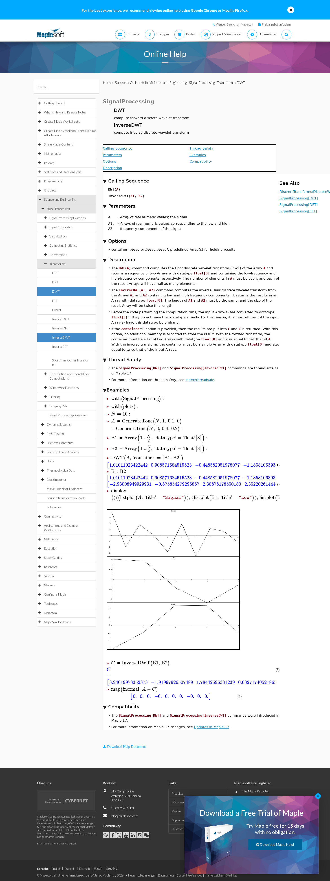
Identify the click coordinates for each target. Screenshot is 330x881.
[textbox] (138, 398)
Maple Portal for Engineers (65, 489)
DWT (56, 291)
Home (108, 82)
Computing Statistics (63, 245)
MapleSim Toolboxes (57, 622)
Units (50, 461)
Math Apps (51, 539)
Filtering (54, 397)
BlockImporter (56, 479)
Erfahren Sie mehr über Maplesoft (56, 843)
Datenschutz (166, 875)
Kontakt (109, 783)
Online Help (139, 82)
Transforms (57, 264)
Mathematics (53, 153)
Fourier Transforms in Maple (66, 498)
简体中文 (112, 868)
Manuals (50, 585)
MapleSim (50, 613)
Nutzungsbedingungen (142, 875)
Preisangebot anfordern (276, 24)
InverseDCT (60, 319)
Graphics (50, 190)
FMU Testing (55, 433)
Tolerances (54, 507)
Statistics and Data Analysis (62, 172)
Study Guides (53, 557)
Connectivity (52, 516)
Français (69, 868)
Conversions (58, 255)
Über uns (44, 783)
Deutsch (84, 868)
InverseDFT (60, 328)
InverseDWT (61, 337)
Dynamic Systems (59, 424)
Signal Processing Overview (67, 415)
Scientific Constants (60, 443)
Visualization (58, 236)
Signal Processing (58, 209)
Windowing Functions (64, 387)
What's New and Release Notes (65, 112)
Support (121, 82)
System (49, 576)
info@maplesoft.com (124, 816)
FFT (55, 300)
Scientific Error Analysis (63, 452)
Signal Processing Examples (67, 218)
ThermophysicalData (61, 470)
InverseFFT (60, 346)
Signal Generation (61, 227)
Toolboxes (51, 603)
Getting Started (54, 103)
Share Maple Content (58, 144)
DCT (55, 273)
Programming (53, 181)
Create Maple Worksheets (62, 121)
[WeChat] (146, 835)
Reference (51, 567)
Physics (49, 163)
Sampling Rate (58, 406)
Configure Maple (55, 594)
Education (50, 548)
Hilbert (56, 310)
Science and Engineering (60, 199)
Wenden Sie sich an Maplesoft (234, 24)
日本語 (98, 868)
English (56, 868)
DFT (55, 282)
